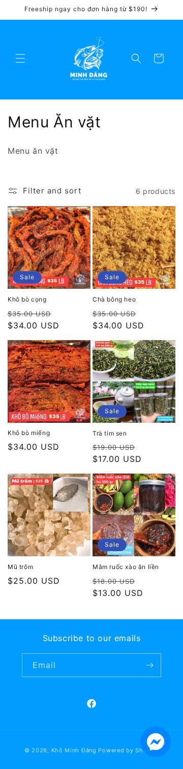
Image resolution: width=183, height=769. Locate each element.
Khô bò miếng (29, 433)
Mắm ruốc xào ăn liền (126, 567)
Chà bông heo (114, 299)
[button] (20, 58)
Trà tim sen (110, 433)
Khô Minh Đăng (74, 750)
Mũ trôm (20, 567)
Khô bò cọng (27, 299)
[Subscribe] (149, 665)
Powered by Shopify (128, 750)
